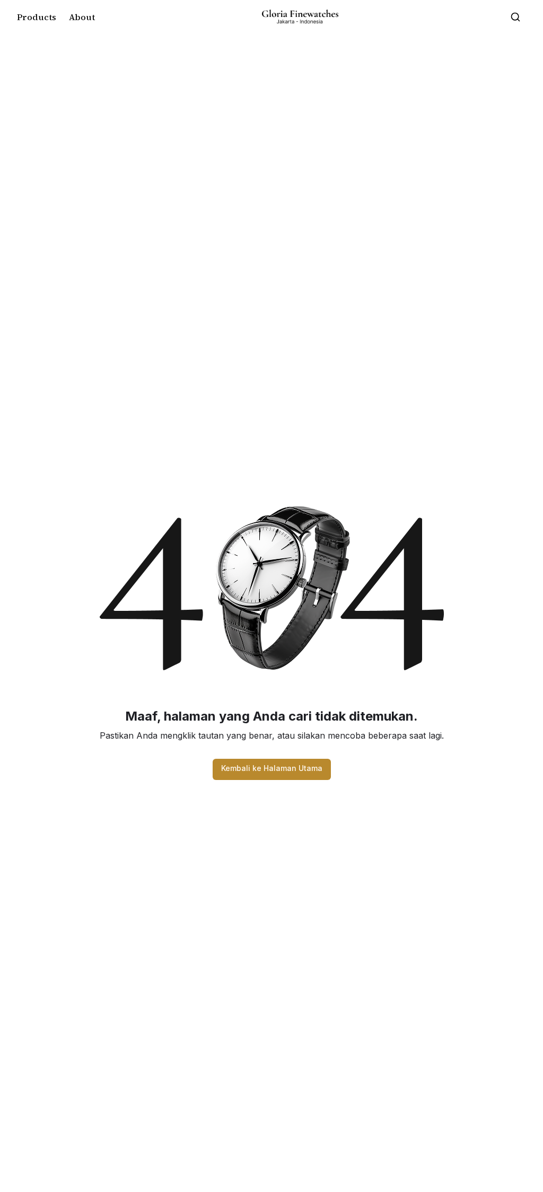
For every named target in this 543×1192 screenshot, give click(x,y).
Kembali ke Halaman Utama (271, 768)
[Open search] (515, 17)
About (82, 17)
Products (36, 17)
